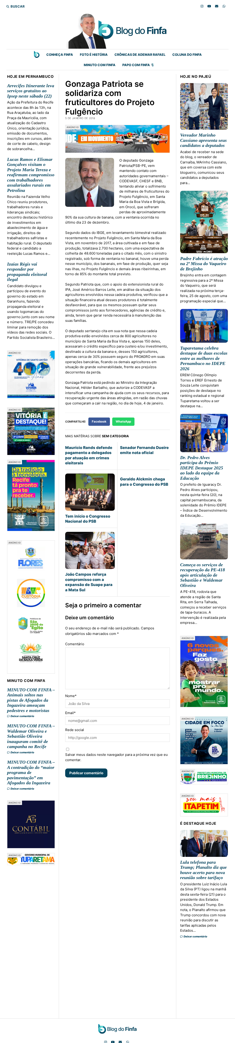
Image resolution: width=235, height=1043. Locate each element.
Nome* (71, 696)
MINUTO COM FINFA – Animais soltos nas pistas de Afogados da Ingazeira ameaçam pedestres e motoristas (31, 700)
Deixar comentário (22, 716)
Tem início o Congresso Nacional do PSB (87, 519)
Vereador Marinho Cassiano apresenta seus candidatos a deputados (203, 140)
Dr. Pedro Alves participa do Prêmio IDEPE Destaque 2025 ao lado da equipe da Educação (201, 468)
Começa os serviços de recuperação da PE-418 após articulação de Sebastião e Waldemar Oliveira (202, 575)
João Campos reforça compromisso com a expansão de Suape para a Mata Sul (88, 582)
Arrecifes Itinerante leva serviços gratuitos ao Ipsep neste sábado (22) (30, 90)
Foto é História (94, 54)
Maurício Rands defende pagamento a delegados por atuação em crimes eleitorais (88, 455)
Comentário (74, 644)
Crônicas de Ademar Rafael (140, 54)
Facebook (99, 421)
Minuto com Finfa (99, 65)
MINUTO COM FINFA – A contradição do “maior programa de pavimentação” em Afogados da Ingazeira (31, 772)
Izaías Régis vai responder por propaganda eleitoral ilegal (27, 271)
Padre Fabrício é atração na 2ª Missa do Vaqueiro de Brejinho (204, 263)
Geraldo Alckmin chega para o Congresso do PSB (144, 481)
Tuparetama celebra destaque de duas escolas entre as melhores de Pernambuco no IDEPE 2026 (203, 358)
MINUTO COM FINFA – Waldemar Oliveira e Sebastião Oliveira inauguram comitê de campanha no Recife (31, 736)
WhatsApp (123, 421)
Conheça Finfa (59, 54)
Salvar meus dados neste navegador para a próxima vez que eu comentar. (116, 757)
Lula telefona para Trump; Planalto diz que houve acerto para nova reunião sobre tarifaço (203, 870)
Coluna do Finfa (187, 54)
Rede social (74, 730)
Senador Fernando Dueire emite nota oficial (144, 450)
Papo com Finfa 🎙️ (138, 65)
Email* (70, 713)
